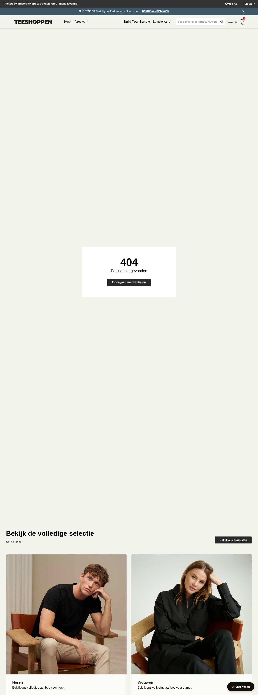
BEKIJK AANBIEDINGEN (155, 11)
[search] (222, 21)
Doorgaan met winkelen (129, 282)
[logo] (33, 22)
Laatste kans (161, 21)
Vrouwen (81, 21)
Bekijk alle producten (233, 539)
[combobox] (197, 21)
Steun (248, 3)
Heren (68, 21)
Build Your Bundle (137, 21)
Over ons (231, 3)
